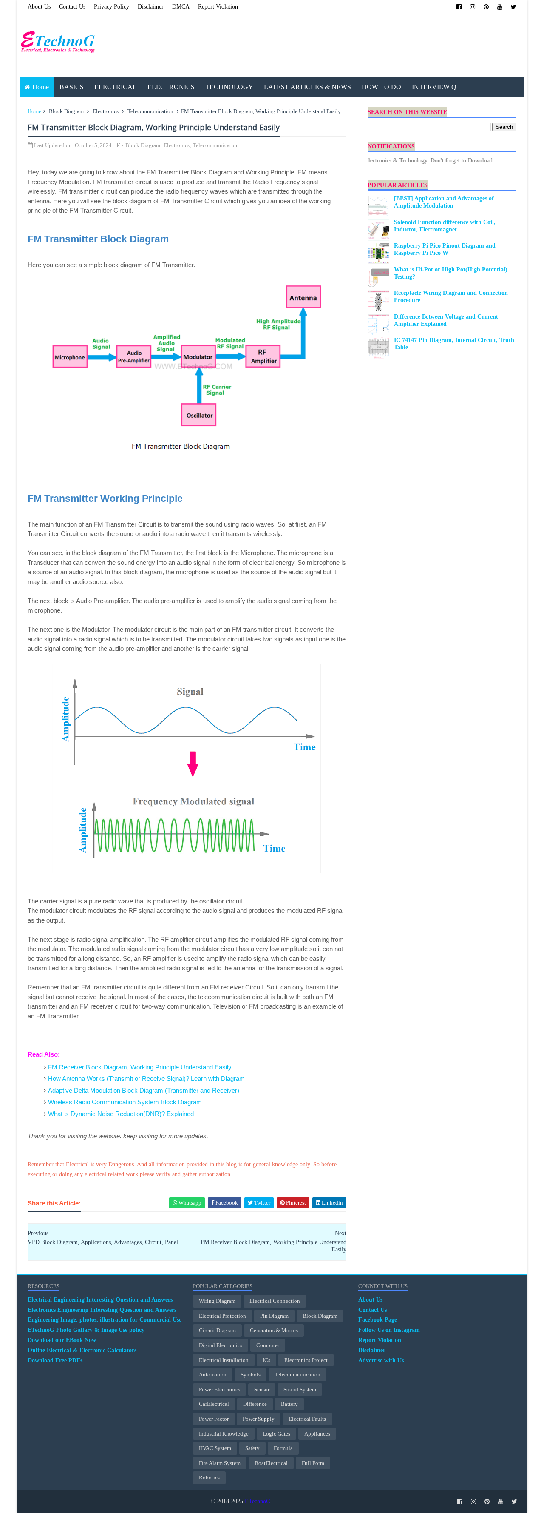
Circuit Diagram (217, 1330)
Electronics (106, 111)
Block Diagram (66, 111)
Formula (283, 1448)
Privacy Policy (111, 6)
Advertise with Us (381, 1360)
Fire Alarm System (220, 1463)
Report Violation (218, 6)
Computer (267, 1345)
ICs (266, 1360)
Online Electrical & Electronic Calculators (82, 1350)
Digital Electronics (220, 1345)
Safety (252, 1448)
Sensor (261, 1389)
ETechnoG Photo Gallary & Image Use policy (86, 1330)
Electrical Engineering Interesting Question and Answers (100, 1299)
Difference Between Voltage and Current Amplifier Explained (446, 320)
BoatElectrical (271, 1463)
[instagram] (472, 7)
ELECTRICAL (115, 87)
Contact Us (72, 6)
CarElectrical (214, 1404)
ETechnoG (257, 1501)
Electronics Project (306, 1360)
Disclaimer (151, 6)
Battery (289, 1404)
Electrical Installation (224, 1360)
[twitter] (513, 7)
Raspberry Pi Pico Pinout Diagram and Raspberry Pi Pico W (445, 249)
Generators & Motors (274, 1330)
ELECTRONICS (171, 87)
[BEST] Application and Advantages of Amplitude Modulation (444, 202)
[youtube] (499, 7)
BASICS (72, 87)
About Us (39, 6)
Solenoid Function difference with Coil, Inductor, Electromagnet (445, 226)
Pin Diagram (274, 1316)
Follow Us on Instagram (389, 1330)
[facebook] (459, 7)
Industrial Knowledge (224, 1433)
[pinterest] (486, 7)
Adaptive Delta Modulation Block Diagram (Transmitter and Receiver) (143, 1090)
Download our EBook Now (62, 1340)
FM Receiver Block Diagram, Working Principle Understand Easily (140, 1067)
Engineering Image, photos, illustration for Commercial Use (104, 1319)
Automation (213, 1374)
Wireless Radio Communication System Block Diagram (125, 1102)
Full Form (313, 1463)
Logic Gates (276, 1433)
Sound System (299, 1389)
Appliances (317, 1433)
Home (40, 87)
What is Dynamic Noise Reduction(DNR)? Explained (121, 1113)
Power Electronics (219, 1389)
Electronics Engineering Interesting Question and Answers (102, 1310)
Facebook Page (377, 1319)
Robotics (209, 1477)
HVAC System (215, 1448)
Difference (255, 1404)
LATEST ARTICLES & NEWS (307, 87)
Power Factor (214, 1419)
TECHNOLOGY (229, 87)
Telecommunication (150, 111)
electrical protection (222, 1316)
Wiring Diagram (217, 1301)
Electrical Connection (274, 1301)
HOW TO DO (381, 87)
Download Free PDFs (55, 1360)
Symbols (251, 1374)
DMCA (181, 6)
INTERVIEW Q (434, 87)
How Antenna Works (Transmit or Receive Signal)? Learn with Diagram (146, 1078)
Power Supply (259, 1419)
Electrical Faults (307, 1419)
